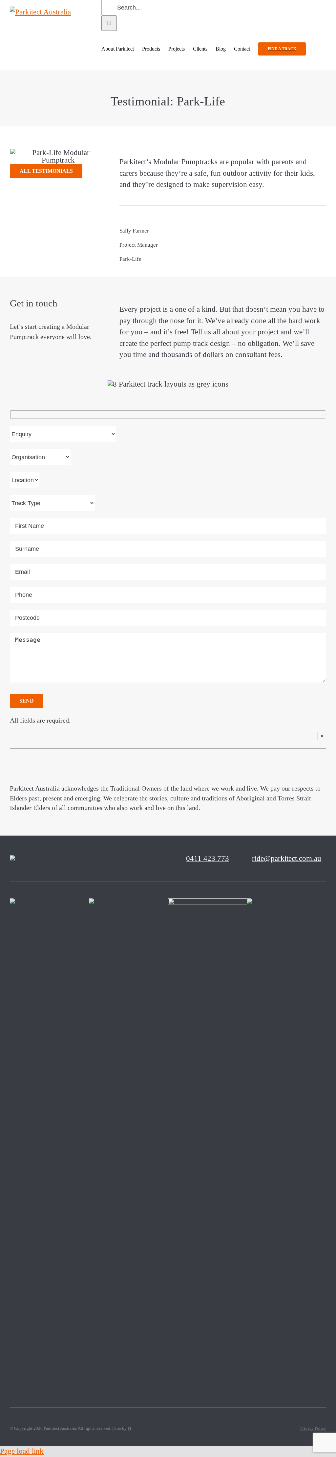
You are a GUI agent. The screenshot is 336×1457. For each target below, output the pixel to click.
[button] (316, 49)
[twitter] (106, 859)
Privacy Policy (313, 1428)
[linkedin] (162, 859)
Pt (129, 1428)
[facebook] (95, 859)
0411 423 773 (207, 858)
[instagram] (139, 859)
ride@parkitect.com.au (286, 858)
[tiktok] (117, 859)
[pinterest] (128, 859)
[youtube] (151, 859)
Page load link (22, 1451)
